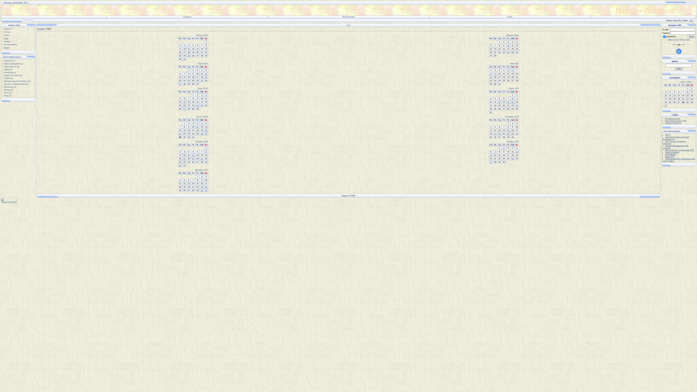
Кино (6, 96)
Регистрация (348, 17)
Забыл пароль (673, 39)
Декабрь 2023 (201, 170)
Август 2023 (202, 117)
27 (180, 84)
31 (206, 190)
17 (184, 159)
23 (197, 105)
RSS (691, 20)
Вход (510, 17)
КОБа (6, 69)
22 (508, 134)
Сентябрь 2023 (512, 117)
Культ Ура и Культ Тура (675, 121)
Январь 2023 (202, 35)
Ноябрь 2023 (513, 141)
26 (517, 52)
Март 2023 (203, 63)
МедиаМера (670, 154)
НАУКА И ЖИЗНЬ (673, 123)
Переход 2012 (10, 67)
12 (206, 74)
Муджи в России (672, 118)
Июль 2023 (514, 88)
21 (180, 134)
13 (491, 155)
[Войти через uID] (679, 51)
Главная (187, 17)
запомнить (671, 36)
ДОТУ (667, 135)
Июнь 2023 (203, 88)
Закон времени (672, 152)
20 (206, 130)
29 (206, 162)
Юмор (7, 90)
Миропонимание (11, 64)
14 (508, 102)
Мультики (8, 87)
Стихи (7, 78)
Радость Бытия (11, 75)
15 (491, 77)
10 (508, 45)
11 (197, 127)
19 (206, 77)
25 (189, 56)
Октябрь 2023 (201, 141)
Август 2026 (686, 82)
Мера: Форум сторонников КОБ (679, 150)
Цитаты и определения (14, 84)
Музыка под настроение (15, 81)
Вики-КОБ (669, 157)
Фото (6, 93)
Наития (7, 61)
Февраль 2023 (512, 35)
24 (508, 52)
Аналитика (9, 72)
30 (180, 165)
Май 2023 (514, 63)
